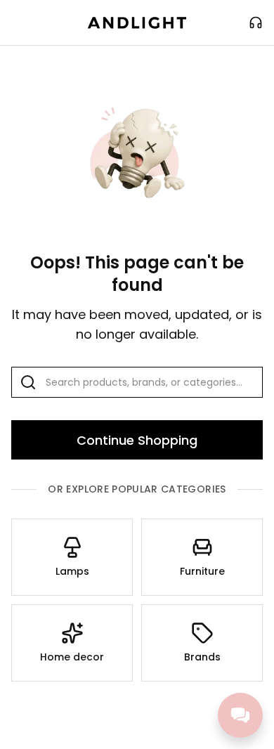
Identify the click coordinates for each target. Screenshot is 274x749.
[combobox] (137, 382)
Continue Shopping (137, 440)
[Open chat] (240, 715)
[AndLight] (137, 23)
